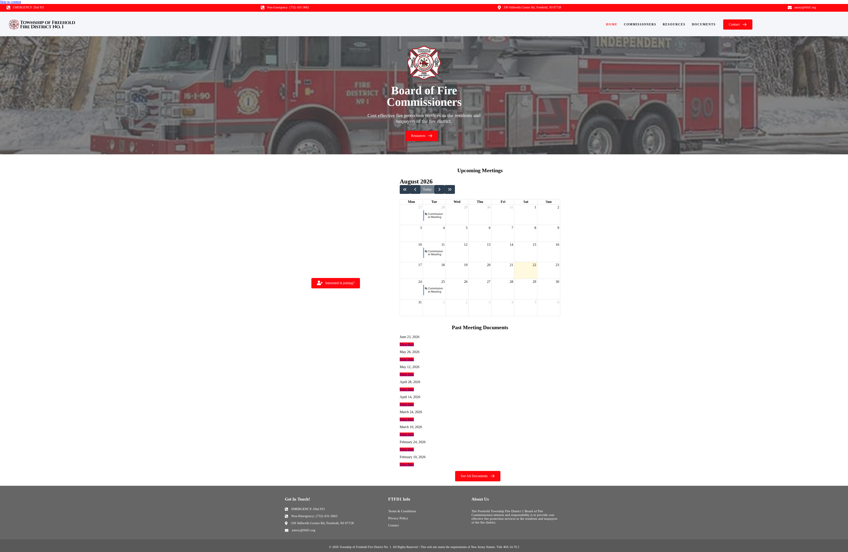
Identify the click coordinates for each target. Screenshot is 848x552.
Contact (393, 525)
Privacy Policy (398, 518)
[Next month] (439, 189)
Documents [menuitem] (704, 24)
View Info (407, 344)
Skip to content (10, 2)
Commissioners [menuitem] (640, 24)
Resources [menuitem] (674, 24)
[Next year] (450, 189)
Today (427, 189)
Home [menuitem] (611, 24)
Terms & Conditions (402, 511)
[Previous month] (415, 189)
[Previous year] (405, 189)
